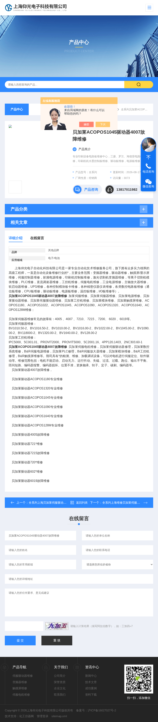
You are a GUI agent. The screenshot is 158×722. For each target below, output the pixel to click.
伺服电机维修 (21, 694)
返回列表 (82, 502)
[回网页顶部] (148, 157)
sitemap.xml (59, 716)
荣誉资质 (60, 682)
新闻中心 (91, 675)
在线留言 (37, 238)
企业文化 (60, 688)
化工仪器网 (26, 716)
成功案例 (91, 688)
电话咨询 (148, 171)
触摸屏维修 (20, 688)
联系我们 (60, 694)
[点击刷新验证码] (56, 626)
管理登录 (42, 716)
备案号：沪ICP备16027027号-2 (96, 710)
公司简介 (60, 675)
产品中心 (17, 109)
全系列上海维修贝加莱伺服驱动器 (124, 502)
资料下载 (91, 694)
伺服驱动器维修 (23, 675)
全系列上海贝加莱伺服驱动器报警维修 (53, 502)
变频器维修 (20, 682)
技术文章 (91, 682)
